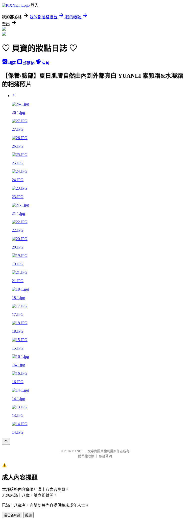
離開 (28, 515)
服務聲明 (105, 456)
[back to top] (6, 442)
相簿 (12, 63)
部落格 (29, 63)
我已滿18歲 (12, 515)
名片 (45, 63)
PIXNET (77, 451)
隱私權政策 (86, 456)
